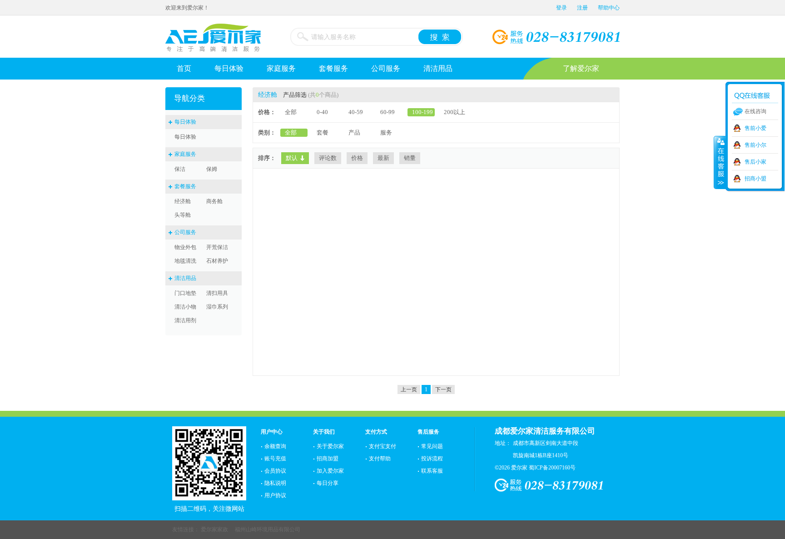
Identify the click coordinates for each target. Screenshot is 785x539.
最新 (383, 158)
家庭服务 (281, 68)
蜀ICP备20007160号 (552, 467)
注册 (582, 8)
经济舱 (182, 201)
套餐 (322, 132)
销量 (410, 158)
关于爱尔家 (330, 446)
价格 (357, 158)
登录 (561, 8)
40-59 (355, 112)
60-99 (387, 112)
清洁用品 (437, 68)
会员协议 (275, 471)
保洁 (179, 169)
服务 (386, 132)
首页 (184, 68)
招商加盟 (327, 458)
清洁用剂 (185, 320)
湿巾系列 (217, 307)
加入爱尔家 (330, 471)
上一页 (409, 389)
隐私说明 (275, 483)
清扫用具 (217, 293)
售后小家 (755, 162)
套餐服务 (333, 68)
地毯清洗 (185, 261)
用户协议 (275, 495)
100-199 (422, 112)
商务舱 (214, 201)
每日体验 (228, 68)
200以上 (454, 112)
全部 (291, 112)
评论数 (328, 158)
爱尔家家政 (214, 529)
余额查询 (275, 446)
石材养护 (217, 261)
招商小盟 (755, 178)
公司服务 (385, 68)
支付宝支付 (382, 446)
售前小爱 (755, 128)
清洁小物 (185, 307)
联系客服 (432, 471)
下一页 (443, 389)
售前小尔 (755, 145)
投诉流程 (432, 458)
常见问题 (432, 446)
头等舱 (182, 215)
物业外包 (185, 247)
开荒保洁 (217, 247)
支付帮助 (380, 458)
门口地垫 (185, 293)
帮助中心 (609, 8)
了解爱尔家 (581, 68)
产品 (354, 132)
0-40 (322, 112)
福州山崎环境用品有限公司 (267, 529)
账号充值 (275, 458)
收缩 (720, 162)
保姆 (211, 169)
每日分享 (327, 483)
